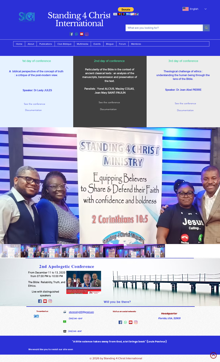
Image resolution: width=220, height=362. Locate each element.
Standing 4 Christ (79, 15)
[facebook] (71, 34)
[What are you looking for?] (206, 28)
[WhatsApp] (76, 34)
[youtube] (81, 34)
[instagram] (87, 34)
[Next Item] (215, 183)
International (79, 23)
